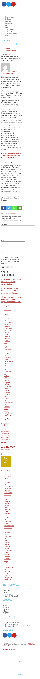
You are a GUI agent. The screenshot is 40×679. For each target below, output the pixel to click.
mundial (7, 433)
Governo (3, 433)
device (2, 429)
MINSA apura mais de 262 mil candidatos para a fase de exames (8, 385)
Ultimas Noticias (10, 51)
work (3, 452)
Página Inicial (10, 17)
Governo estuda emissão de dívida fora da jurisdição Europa (11, 281)
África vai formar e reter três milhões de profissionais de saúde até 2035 (8, 318)
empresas (3, 431)
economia (6, 429)
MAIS (7, 27)
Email (3, 246)
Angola (5, 424)
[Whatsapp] (14, 208)
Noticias (7, 435)
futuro (7, 431)
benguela (3, 427)
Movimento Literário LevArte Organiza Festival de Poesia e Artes (11, 155)
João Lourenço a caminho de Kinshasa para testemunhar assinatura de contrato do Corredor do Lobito (9, 361)
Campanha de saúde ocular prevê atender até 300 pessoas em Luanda (8, 336)
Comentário (5, 224)
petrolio (3, 437)
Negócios (3, 435)
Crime (7, 427)
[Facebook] (3, 208)
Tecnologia (13, 33)
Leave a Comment (7, 73)
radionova (13, 71)
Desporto (12, 29)
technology (8, 446)
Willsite (18, 649)
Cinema (11, 31)
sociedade (5, 439)
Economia (8, 21)
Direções (20, 674)
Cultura (7, 35)
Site (2, 252)
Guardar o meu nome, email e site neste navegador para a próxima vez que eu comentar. (11, 260)
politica (7, 437)
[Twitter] (9, 208)
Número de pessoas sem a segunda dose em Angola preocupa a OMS (11, 299)
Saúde (7, 25)
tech (3, 443)
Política (8, 19)
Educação (8, 23)
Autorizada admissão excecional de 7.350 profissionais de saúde (10, 290)
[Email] (19, 208)
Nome (3, 240)
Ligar (20, 661)
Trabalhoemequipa (5, 449)
